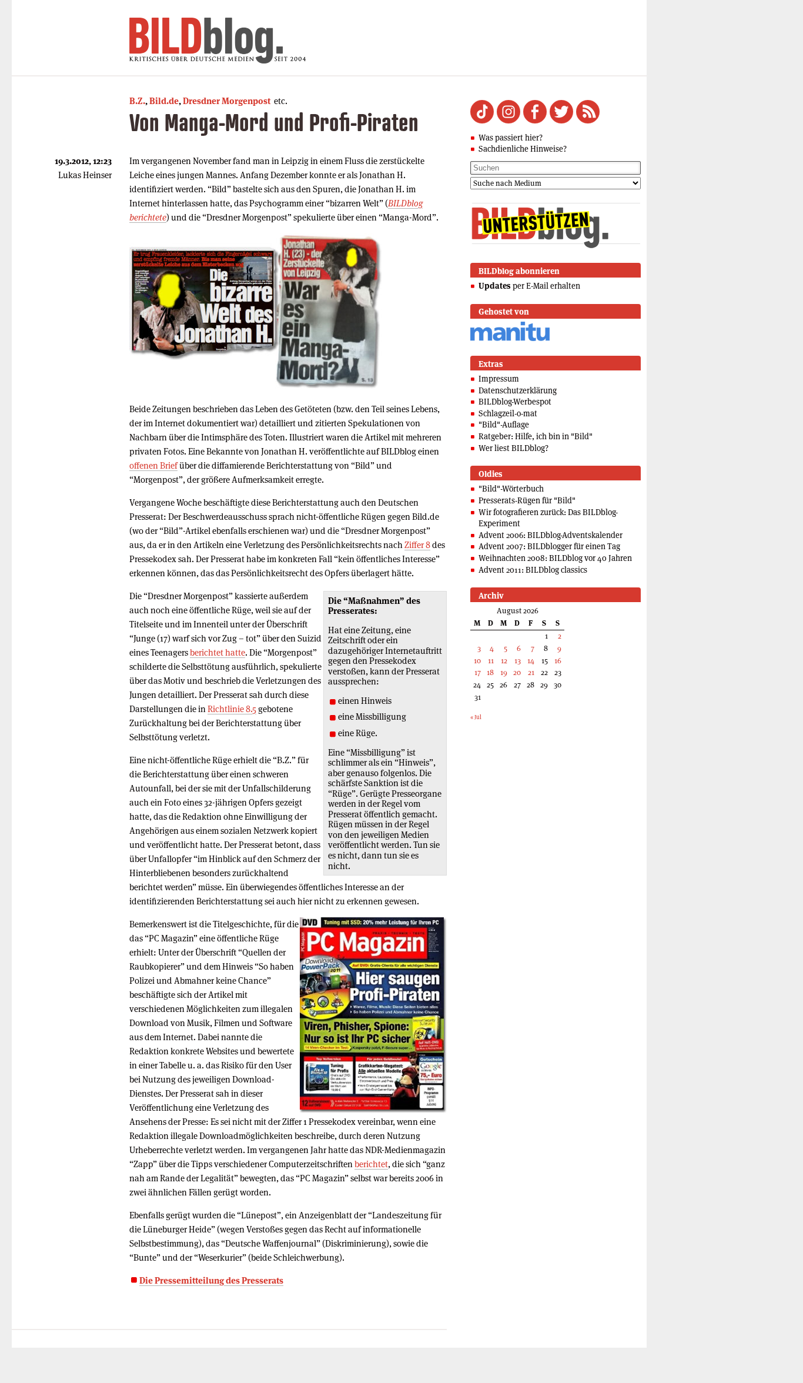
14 (530, 661)
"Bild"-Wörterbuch (511, 488)
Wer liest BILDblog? (513, 448)
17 (477, 672)
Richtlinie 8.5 (232, 708)
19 (503, 672)
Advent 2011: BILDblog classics (533, 569)
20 (517, 672)
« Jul (475, 717)
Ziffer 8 (417, 544)
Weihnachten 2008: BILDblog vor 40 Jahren (555, 558)
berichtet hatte (217, 652)
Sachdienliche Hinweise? (523, 148)
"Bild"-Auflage (504, 424)
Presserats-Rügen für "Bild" (527, 500)
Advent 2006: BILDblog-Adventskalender (551, 535)
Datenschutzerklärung (518, 390)
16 (557, 661)
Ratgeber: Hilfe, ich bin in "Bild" (536, 436)
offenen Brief (153, 465)
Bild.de (164, 100)
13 (517, 661)
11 (491, 661)
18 (490, 672)
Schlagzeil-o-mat (508, 413)
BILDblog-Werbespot (515, 401)
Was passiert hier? (511, 137)
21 (531, 672)
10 (477, 661)
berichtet (371, 1164)
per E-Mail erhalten (529, 285)
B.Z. (137, 100)
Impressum (499, 378)
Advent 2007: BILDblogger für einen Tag (549, 546)
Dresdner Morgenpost (226, 100)
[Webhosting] (510, 339)
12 (504, 661)
